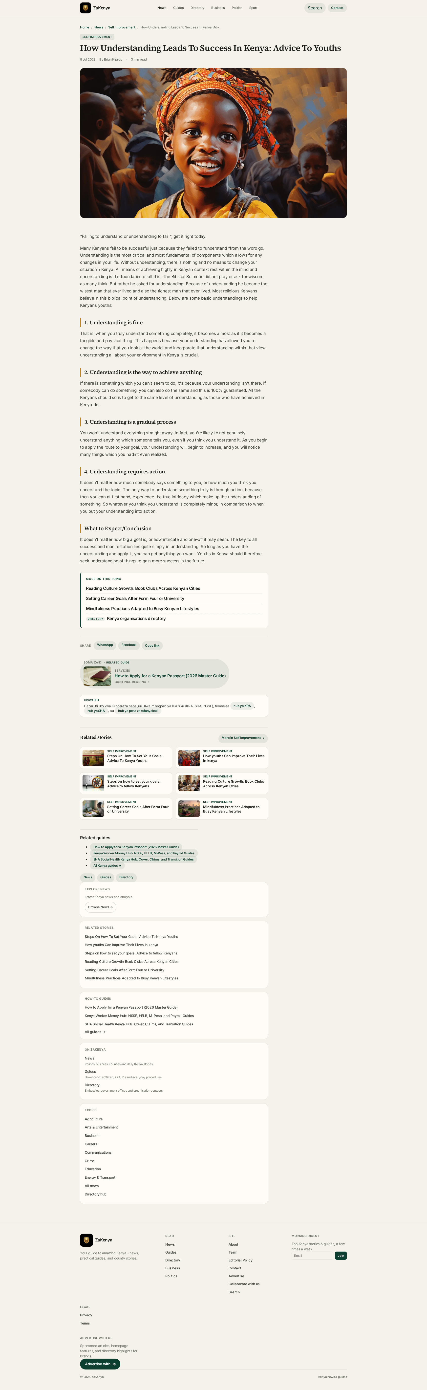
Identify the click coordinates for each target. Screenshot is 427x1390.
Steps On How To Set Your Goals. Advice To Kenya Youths (131, 936)
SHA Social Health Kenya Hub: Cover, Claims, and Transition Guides (143, 859)
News (161, 8)
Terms (85, 1323)
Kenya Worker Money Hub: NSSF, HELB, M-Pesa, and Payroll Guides (143, 853)
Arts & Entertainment (101, 1127)
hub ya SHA (96, 711)
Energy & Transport (100, 1177)
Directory (197, 8)
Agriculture (94, 1119)
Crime (89, 1161)
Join (341, 1256)
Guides (178, 8)
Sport (253, 8)
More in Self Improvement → (243, 738)
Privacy (86, 1315)
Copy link (152, 645)
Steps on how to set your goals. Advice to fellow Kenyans (131, 953)
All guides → (95, 1032)
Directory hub (96, 1194)
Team (233, 1252)
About (233, 1244)
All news (92, 1186)
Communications (98, 1152)
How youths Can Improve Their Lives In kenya (121, 945)
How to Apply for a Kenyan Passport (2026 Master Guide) (136, 847)
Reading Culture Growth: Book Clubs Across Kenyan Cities (143, 588)
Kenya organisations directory (136, 618)
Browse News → (100, 907)
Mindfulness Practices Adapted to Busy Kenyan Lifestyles (142, 608)
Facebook (129, 645)
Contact (337, 8)
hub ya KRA (242, 706)
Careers (91, 1144)
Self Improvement (121, 27)
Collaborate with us (244, 1284)
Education (93, 1169)
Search (315, 7)
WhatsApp (105, 645)
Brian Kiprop (113, 59)
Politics (237, 8)
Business (218, 8)
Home (84, 27)
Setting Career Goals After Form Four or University (135, 598)
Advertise (236, 1276)
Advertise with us (100, 1364)
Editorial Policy (241, 1260)
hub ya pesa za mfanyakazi (138, 711)
